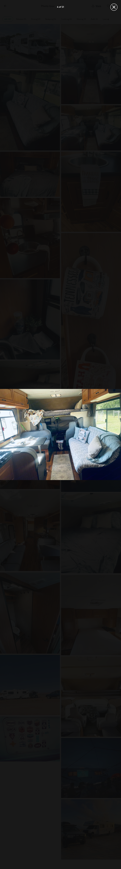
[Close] (113, 7)
